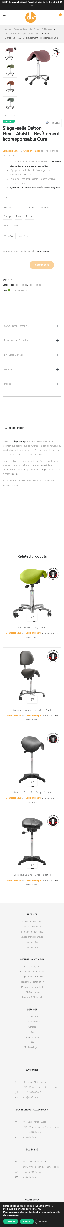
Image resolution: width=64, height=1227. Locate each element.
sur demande (43, 251)
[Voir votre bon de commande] (57, 16)
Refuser (26, 1221)
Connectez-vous (11, 151)
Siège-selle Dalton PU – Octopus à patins (32, 792)
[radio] (8, 208)
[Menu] (4, 16)
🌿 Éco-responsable (17, 290)
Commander (42, 265)
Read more (32, 617)
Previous (6, 115)
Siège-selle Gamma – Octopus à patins (32, 875)
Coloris (6, 197)
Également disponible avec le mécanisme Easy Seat (35, 187)
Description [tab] (16, 428)
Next (13, 115)
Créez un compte (31, 151)
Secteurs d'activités (23, 29)
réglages (13, 1215)
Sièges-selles (35, 34)
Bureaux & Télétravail (43, 29)
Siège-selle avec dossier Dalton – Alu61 (32, 710)
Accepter (11, 1221)
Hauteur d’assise (10, 225)
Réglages (43, 1221)
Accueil (8, 29)
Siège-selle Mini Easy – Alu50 (32, 627)
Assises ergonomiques (16, 34)
